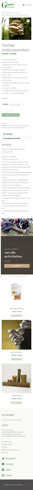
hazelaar (13, 127)
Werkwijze (4, 447)
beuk (9, 127)
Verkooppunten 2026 (7, 444)
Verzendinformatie (6, 441)
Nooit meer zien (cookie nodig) (17, 276)
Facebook (9, 464)
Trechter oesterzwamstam (22, 125)
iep (16, 127)
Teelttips (4, 98)
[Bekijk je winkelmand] (23, 5)
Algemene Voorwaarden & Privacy (10, 450)
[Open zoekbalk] (26, 5)
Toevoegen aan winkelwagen (10, 115)
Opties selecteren (16, 315)
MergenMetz (26, 485)
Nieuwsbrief (10, 458)
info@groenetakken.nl (8, 434)
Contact (9, 475)
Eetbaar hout (10, 12)
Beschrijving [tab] (7, 134)
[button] (28, 20)
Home (3, 12)
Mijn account (5, 452)
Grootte (5, 104)
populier (20, 127)
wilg (24, 127)
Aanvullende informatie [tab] (11, 138)
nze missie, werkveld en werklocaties (12, 420)
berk (6, 127)
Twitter (8, 469)
